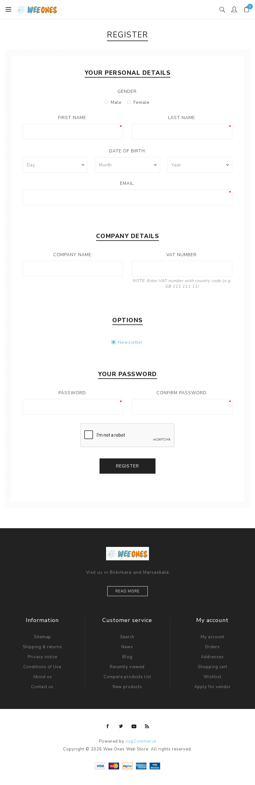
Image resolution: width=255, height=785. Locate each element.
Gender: (128, 91)
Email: (127, 183)
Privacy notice (42, 657)
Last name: (182, 118)
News (127, 647)
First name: (72, 118)
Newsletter (130, 342)
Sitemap (42, 637)
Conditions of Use (42, 667)
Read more (127, 591)
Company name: (73, 255)
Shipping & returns (42, 647)
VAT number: (182, 255)
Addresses (212, 657)
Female (141, 102)
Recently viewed (127, 667)
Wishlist (212, 677)
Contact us (42, 687)
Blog (127, 657)
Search (127, 637)
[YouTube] (134, 726)
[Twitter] (121, 726)
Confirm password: (182, 393)
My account (212, 637)
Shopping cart (212, 667)
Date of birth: (127, 151)
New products (127, 687)
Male (116, 102)
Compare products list (127, 677)
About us (42, 677)
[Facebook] (108, 726)
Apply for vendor (212, 687)
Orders (212, 647)
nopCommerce (141, 741)
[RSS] (147, 726)
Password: (72, 393)
